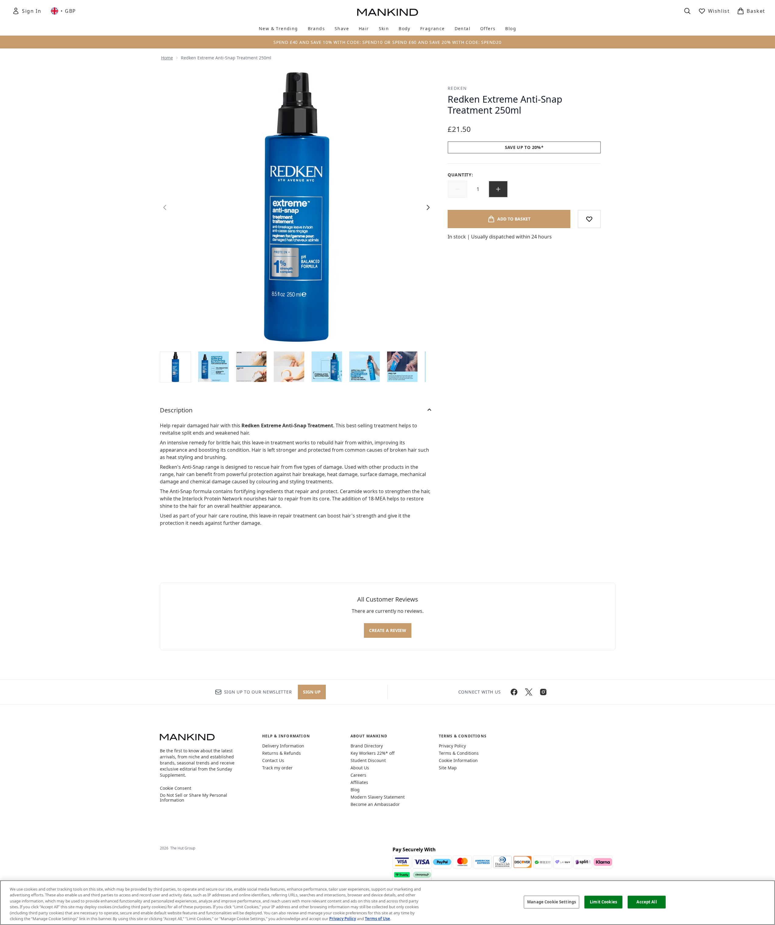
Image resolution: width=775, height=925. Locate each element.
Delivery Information (283, 746)
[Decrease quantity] (457, 189)
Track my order (277, 768)
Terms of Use (377, 918)
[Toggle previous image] (165, 207)
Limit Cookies (603, 902)
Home (167, 58)
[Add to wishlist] (589, 219)
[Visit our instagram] (543, 692)
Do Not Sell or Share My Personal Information (193, 798)
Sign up (312, 692)
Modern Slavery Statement (378, 797)
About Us (360, 768)
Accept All (646, 902)
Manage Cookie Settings (551, 902)
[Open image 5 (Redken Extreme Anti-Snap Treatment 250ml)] (327, 366)
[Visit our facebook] (514, 692)
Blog (355, 790)
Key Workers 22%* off (373, 753)
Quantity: (460, 175)
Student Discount (368, 760)
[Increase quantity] (498, 189)
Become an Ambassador (375, 804)
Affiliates (359, 782)
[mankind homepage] (387, 12)
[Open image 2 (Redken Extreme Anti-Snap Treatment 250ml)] (213, 366)
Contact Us (273, 760)
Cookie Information (458, 760)
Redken (457, 88)
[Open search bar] (687, 11)
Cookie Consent (175, 788)
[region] (387, 902)
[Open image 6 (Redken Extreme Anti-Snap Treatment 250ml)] (364, 366)
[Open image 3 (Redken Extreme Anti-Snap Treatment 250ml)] (251, 366)
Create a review (387, 630)
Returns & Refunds (281, 753)
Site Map (448, 768)
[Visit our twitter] (528, 692)
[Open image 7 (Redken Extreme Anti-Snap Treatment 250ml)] (402, 366)
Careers (358, 775)
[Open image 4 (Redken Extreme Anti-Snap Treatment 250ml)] (289, 366)
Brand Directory (367, 746)
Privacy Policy (452, 746)
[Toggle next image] (428, 207)
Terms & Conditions (459, 753)
